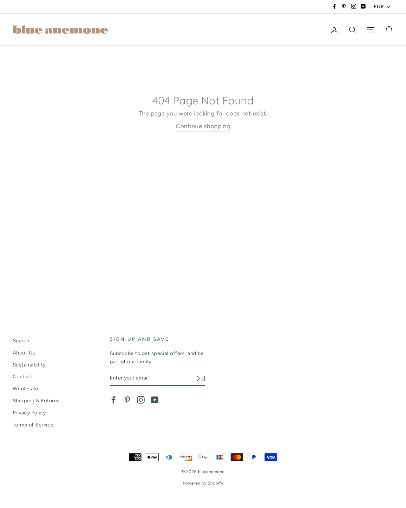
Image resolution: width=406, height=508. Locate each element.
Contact (22, 376)
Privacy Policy (29, 413)
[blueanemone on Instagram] (141, 399)
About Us (24, 353)
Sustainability (29, 365)
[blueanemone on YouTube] (155, 399)
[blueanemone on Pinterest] (127, 399)
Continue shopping (203, 126)
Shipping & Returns (36, 401)
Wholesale (25, 389)
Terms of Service (33, 425)
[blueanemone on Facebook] (113, 399)
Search (21, 341)
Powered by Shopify (203, 482)
